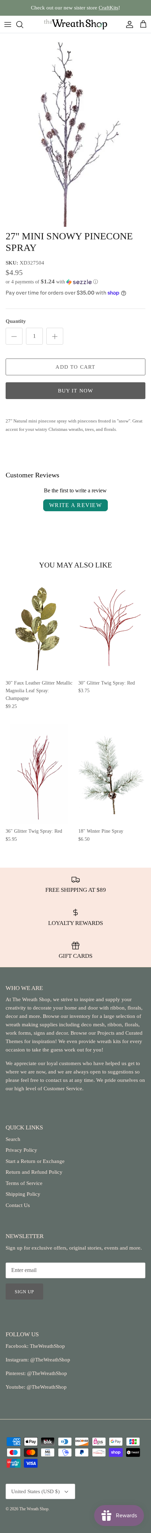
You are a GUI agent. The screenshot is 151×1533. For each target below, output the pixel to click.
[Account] (128, 24)
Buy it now (75, 390)
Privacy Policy (21, 1150)
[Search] (23, 24)
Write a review (75, 505)
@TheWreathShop (46, 1373)
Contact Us (18, 1205)
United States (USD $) (35, 1491)
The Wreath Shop (33, 1508)
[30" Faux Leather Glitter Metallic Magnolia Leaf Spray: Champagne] (39, 625)
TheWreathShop (47, 1346)
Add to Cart (75, 367)
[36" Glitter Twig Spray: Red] (39, 774)
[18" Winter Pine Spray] (111, 774)
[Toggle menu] (7, 24)
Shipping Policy (23, 1194)
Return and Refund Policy (34, 1172)
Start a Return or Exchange (35, 1161)
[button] (75, 282)
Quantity (16, 321)
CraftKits (108, 7)
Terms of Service (24, 1183)
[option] (75, 129)
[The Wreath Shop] (75, 24)
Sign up (24, 1291)
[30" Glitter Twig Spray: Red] (111, 625)
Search (13, 1139)
